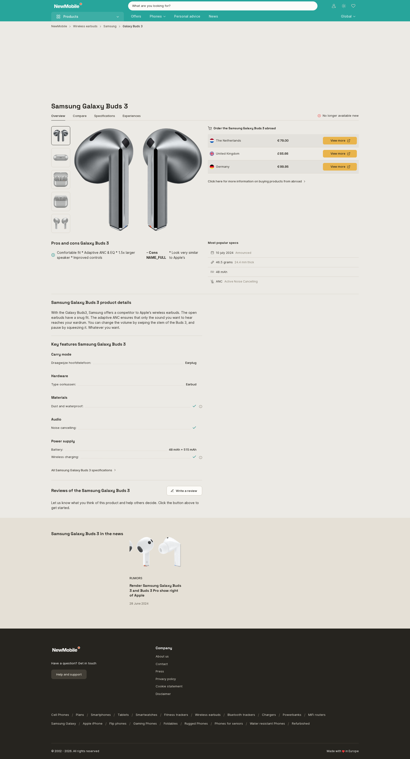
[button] (348, 16)
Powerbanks (292, 715)
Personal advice (187, 16)
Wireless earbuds (85, 26)
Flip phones (117, 723)
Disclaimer (163, 694)
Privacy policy (166, 679)
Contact (162, 664)
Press (160, 671)
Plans (80, 715)
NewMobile (59, 26)
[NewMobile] (67, 6)
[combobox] (222, 5)
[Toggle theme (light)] (344, 6)
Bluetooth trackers (241, 715)
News (213, 16)
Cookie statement (169, 686)
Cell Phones (60, 715)
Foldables (171, 723)
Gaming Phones (145, 723)
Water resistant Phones (267, 723)
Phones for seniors (229, 723)
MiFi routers (317, 715)
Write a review (186, 491)
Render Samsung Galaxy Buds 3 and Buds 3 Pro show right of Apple (155, 590)
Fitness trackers (176, 715)
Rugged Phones (196, 723)
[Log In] (334, 6)
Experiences (132, 116)
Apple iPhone (92, 723)
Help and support (69, 674)
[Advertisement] (205, 65)
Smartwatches (146, 715)
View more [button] (338, 140)
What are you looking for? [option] (151, 6)
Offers (136, 16)
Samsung (109, 26)
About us (162, 656)
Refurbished (301, 723)
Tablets (123, 715)
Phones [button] (156, 16)
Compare (80, 116)
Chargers (269, 715)
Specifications (104, 116)
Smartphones (101, 715)
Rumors (136, 578)
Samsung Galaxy (63, 723)
